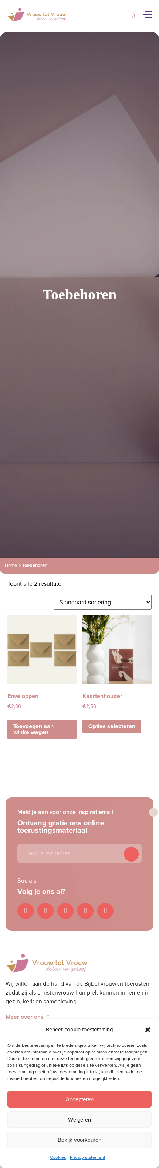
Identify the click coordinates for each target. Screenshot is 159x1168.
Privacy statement (87, 1157)
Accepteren (80, 1099)
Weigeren (79, 1119)
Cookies (58, 1157)
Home (11, 565)
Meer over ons (25, 1017)
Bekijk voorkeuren (79, 1140)
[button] (148, 1030)
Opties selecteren (111, 726)
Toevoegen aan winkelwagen (33, 729)
